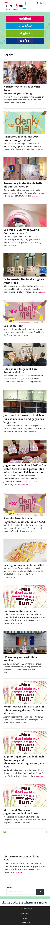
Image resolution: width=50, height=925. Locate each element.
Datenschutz (25, 913)
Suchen (9, 887)
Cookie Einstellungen (25, 909)
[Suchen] (40, 892)
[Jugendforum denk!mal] (15, 7)
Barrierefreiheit (25, 923)
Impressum (25, 918)
